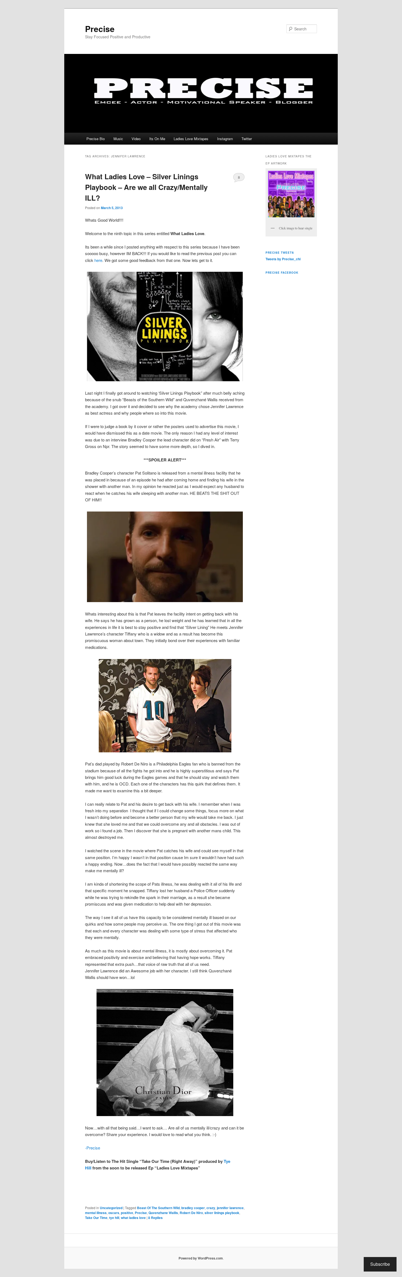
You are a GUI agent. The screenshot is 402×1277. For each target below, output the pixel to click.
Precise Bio (95, 138)
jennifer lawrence (230, 1207)
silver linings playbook (222, 1212)
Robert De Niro (191, 1212)
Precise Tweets (280, 253)
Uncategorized (111, 1207)
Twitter (246, 138)
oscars (113, 1212)
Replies (155, 1217)
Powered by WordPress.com (201, 1258)
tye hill (114, 1217)
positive (127, 1212)
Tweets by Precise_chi (283, 258)
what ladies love (133, 1217)
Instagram (225, 138)
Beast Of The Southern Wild (158, 1207)
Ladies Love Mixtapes (191, 138)
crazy (210, 1207)
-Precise (92, 1148)
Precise (100, 28)
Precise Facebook (282, 273)
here (98, 260)
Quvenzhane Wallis (163, 1212)
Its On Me (157, 138)
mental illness (96, 1212)
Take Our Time (96, 1217)
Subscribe (380, 1264)
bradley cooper (193, 1207)
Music (118, 138)
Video (136, 138)
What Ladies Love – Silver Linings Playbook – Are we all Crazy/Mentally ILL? (146, 187)
